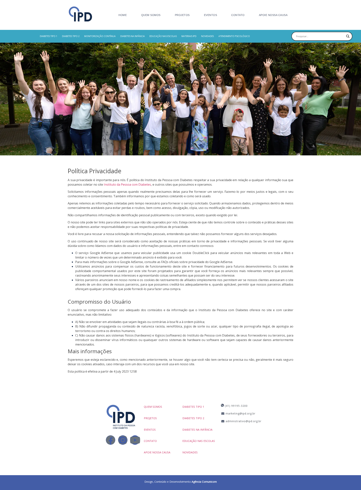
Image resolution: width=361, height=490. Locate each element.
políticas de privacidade (171, 227)
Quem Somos (151, 15)
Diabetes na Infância (132, 36)
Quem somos (153, 406)
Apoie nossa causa (273, 15)
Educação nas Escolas (198, 441)
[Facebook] (110, 440)
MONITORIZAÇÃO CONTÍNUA (100, 36)
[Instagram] (122, 440)
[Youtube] (135, 440)
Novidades (207, 36)
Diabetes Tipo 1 (48, 36)
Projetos (182, 15)
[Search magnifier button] (347, 36)
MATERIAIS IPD (188, 36)
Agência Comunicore (204, 481)
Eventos (210, 15)
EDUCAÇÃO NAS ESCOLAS (163, 36)
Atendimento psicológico (234, 36)
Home (122, 15)
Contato (238, 15)
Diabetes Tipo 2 (71, 36)
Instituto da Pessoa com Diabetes (127, 184)
